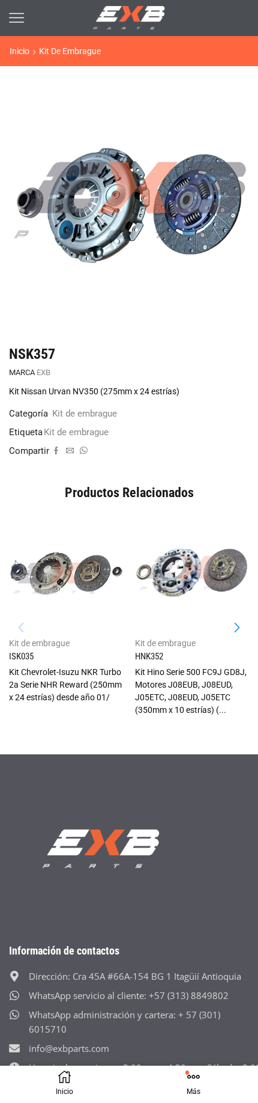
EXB (43, 372)
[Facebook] (56, 451)
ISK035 (21, 656)
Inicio (19, 51)
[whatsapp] (82, 451)
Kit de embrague (70, 51)
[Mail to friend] (70, 451)
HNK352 (149, 656)
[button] (237, 628)
